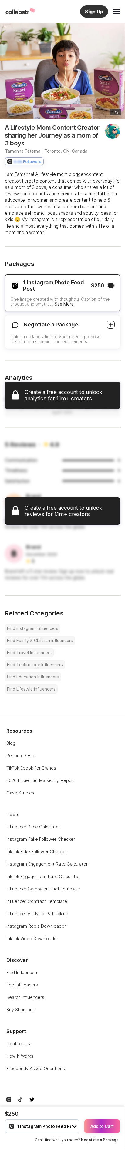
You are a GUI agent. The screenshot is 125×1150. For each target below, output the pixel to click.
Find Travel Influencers (29, 652)
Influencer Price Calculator (33, 826)
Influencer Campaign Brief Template (43, 888)
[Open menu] (116, 11)
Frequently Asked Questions (35, 1068)
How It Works (19, 1056)
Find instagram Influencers (32, 628)
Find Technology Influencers (35, 664)
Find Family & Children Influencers (40, 640)
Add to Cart (102, 1126)
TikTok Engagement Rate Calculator (43, 876)
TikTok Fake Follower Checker (36, 851)
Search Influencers (25, 997)
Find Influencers (22, 972)
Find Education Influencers (33, 676)
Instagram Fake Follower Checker (40, 839)
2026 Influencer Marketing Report (40, 780)
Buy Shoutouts (21, 1009)
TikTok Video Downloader (32, 938)
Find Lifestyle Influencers (31, 689)
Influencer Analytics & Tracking (37, 913)
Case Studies (20, 792)
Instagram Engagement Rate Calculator (47, 864)
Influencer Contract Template (36, 901)
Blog (10, 743)
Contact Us (18, 1043)
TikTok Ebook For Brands (31, 768)
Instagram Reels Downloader (36, 926)
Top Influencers (22, 984)
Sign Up (94, 11)
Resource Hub (20, 755)
